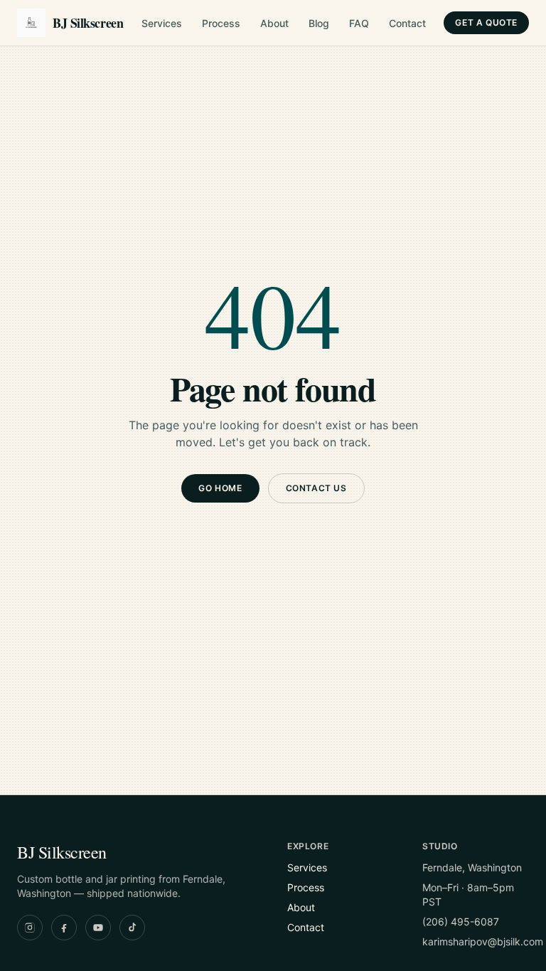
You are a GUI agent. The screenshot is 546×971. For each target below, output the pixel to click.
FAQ (359, 23)
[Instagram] (30, 927)
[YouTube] (98, 927)
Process (221, 23)
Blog (319, 23)
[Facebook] (64, 927)
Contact (407, 23)
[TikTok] (132, 927)
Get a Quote (486, 22)
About (274, 23)
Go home (220, 488)
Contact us (316, 488)
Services (161, 23)
